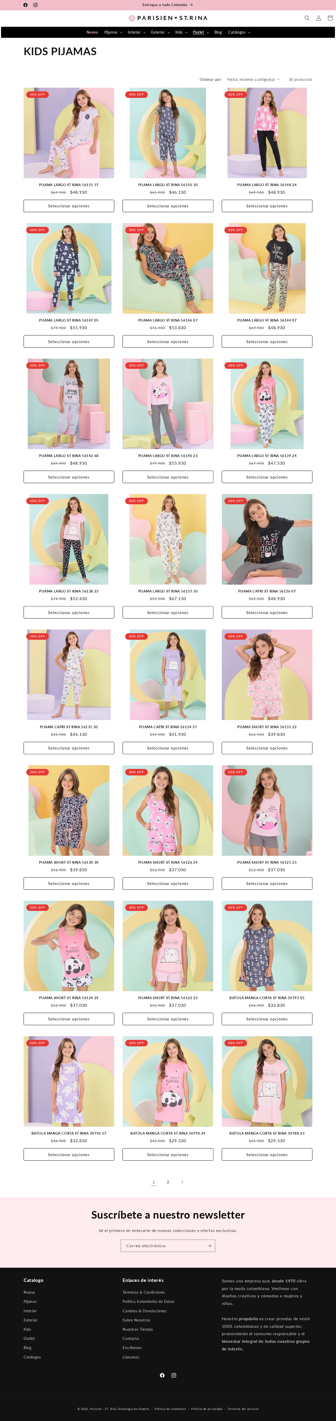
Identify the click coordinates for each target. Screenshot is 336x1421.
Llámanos (131, 1357)
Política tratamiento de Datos (148, 1301)
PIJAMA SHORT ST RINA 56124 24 (68, 998)
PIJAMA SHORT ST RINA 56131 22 (267, 727)
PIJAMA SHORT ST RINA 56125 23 (267, 862)
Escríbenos (132, 1347)
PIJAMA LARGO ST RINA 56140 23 (168, 456)
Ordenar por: (211, 79)
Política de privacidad (206, 1408)
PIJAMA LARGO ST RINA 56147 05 (68, 320)
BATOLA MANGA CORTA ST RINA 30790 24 (168, 1133)
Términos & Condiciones (144, 1292)
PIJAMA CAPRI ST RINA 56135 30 (69, 727)
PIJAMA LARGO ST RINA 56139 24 (267, 456)
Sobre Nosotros (136, 1320)
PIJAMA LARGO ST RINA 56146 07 (168, 320)
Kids (27, 1329)
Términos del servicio (243, 1408)
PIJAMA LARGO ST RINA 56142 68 (68, 456)
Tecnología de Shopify (134, 1408)
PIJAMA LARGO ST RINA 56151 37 (68, 185)
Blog (27, 1347)
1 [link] (154, 1181)
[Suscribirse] (209, 1246)
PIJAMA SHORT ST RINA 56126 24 (168, 862)
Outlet (29, 1338)
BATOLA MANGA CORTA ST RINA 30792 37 (69, 1133)
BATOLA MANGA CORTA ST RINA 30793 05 (266, 998)
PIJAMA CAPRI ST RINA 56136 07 (267, 591)
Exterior (31, 1320)
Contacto (131, 1338)
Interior (30, 1311)
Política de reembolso (170, 1408)
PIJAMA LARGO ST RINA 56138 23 (68, 591)
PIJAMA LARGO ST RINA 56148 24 (267, 185)
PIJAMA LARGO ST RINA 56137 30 (168, 591)
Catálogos (32, 1357)
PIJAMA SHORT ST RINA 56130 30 (68, 862)
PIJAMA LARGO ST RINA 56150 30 (168, 185)
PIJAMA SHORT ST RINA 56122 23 (168, 998)
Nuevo (29, 1292)
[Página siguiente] (182, 1182)
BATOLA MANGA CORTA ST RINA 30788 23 (266, 1133)
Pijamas (30, 1301)
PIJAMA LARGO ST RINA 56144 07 (267, 320)
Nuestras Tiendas (138, 1329)
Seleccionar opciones (69, 205)
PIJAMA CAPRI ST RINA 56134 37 (168, 727)
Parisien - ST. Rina (103, 1408)
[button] (113, 32)
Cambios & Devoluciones (144, 1311)
